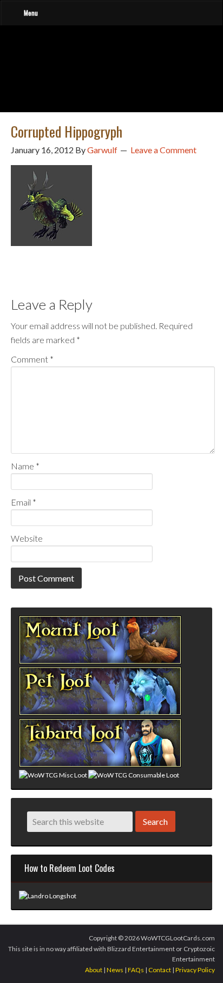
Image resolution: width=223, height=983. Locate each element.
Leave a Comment (163, 150)
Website (27, 538)
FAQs (136, 970)
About (93, 970)
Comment (32, 359)
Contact (159, 970)
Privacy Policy (195, 970)
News (115, 970)
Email (23, 502)
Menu (31, 12)
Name (25, 466)
